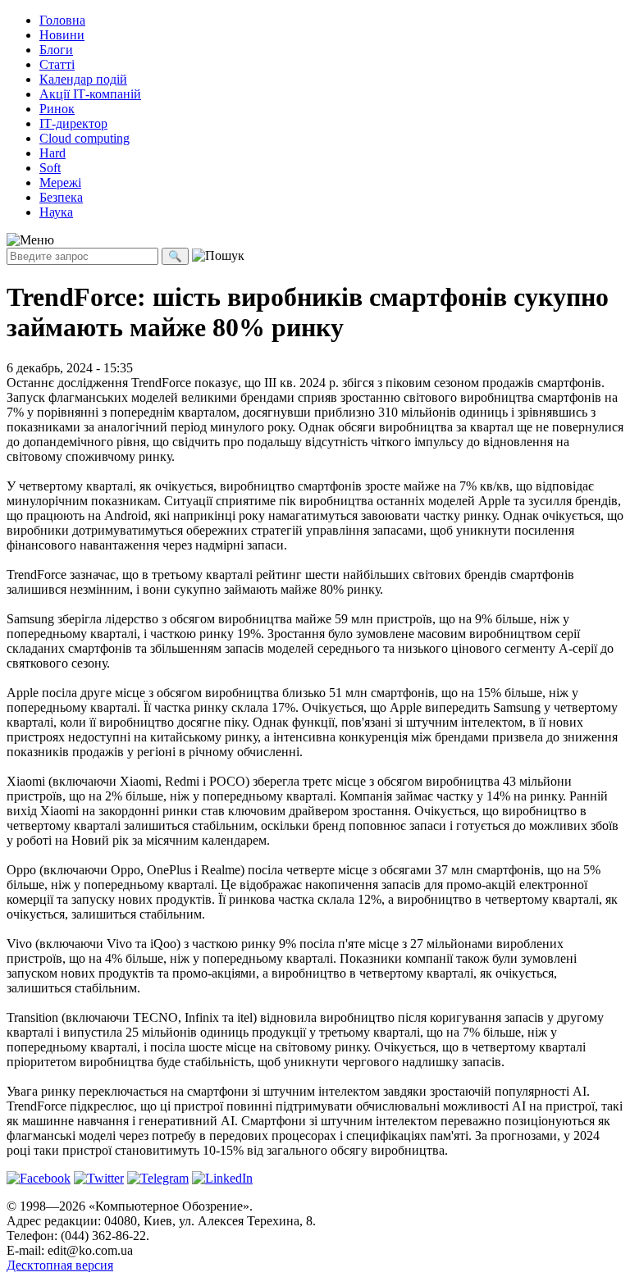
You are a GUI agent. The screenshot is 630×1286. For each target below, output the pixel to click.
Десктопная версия (60, 1265)
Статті (57, 64)
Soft (50, 168)
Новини (61, 35)
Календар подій (83, 79)
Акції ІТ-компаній (90, 94)
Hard (52, 153)
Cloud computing (84, 138)
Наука (56, 212)
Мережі (60, 182)
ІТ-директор (73, 123)
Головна (62, 20)
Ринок (57, 109)
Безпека (61, 197)
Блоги (56, 50)
